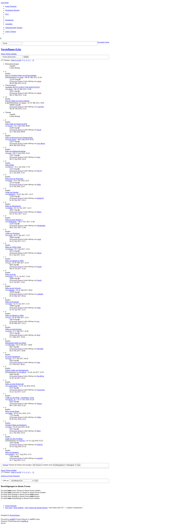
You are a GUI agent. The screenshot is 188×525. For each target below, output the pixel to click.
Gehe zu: (6, 480)
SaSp (10, 304)
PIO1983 (11, 345)
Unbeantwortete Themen (13, 28)
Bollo (10, 181)
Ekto (10, 427)
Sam (9, 358)
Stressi (10, 249)
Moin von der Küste (12, 411)
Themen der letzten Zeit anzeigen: (20, 465)
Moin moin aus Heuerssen (14, 179)
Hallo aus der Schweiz (13, 288)
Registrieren (9, 20)
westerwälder (12, 386)
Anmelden (8, 24)
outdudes (11, 290)
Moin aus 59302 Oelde (13, 247)
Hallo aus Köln (10, 274)
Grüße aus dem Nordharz (14, 439)
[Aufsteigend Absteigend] (73, 465)
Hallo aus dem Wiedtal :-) (14, 220)
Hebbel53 (11, 194)
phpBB (12, 519)
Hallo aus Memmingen (13, 206)
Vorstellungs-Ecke (11, 49)
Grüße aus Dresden (11, 192)
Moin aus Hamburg (12, 452)
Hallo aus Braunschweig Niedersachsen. (19, 138)
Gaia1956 (40, 107)
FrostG (39, 267)
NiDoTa (22, 441)
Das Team (8, 508)
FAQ (7, 14)
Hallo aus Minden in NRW (14, 261)
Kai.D (10, 126)
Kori (9, 331)
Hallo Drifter (9, 165)
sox (9, 263)
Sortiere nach (48, 465)
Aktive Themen (10, 31)
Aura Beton (12, 139)
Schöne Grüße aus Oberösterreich (16, 370)
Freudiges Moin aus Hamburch (16, 425)
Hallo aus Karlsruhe (12, 302)
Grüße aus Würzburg (12, 233)
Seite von (16, 60)
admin (21, 77)
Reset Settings (18, 508)
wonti (10, 235)
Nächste (5, 465)
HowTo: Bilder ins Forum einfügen (17, 101)
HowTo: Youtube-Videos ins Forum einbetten (20, 75)
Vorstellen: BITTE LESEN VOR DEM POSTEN (22, 87)
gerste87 (11, 454)
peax (10, 153)
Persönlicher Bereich (12, 10)
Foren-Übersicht (10, 6)
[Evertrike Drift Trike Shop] (1, 38)
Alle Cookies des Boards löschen (36, 508)
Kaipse (39, 403)
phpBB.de (24, 521)
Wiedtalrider (12, 222)
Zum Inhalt (4, 3)
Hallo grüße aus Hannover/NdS (16, 124)
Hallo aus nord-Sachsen (13, 329)
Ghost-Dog (41, 390)
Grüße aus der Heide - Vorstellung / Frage (19, 398)
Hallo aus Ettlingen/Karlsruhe (15, 151)
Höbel (10, 208)
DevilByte (22, 372)
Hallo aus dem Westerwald (14, 384)
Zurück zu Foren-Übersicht (10, 476)
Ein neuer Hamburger (12, 356)
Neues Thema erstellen (9, 54)
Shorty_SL (12, 400)
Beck (39, 431)
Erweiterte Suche (103, 42)
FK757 (10, 167)
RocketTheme (15, 515)
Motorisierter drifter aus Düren (15, 343)
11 (33, 60)
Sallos (10, 413)
